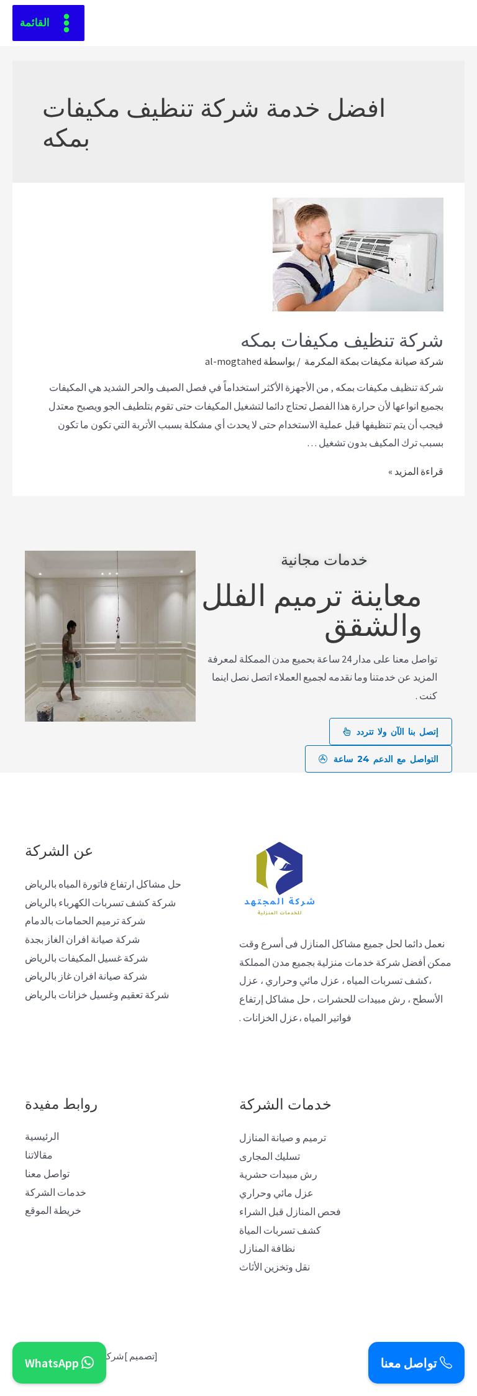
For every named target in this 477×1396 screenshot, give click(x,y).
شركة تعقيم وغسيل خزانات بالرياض (97, 994)
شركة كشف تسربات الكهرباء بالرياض (100, 902)
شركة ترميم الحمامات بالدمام (85, 920)
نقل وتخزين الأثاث (274, 1267)
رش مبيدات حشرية (278, 1174)
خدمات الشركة (55, 1192)
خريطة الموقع (53, 1210)
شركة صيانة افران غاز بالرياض (86, 976)
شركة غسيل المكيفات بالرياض (86, 958)
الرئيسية (42, 1136)
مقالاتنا (39, 1155)
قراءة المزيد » (415, 471)
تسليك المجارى (269, 1156)
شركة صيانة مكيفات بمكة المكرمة (372, 361)
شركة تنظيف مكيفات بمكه (341, 338)
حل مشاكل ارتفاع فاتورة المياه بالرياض (103, 884)
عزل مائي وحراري (276, 1193)
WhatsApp (53, 1363)
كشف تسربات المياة (280, 1230)
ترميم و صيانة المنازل (282, 1137)
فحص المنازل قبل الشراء (290, 1211)
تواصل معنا (47, 1173)
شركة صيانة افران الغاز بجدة (82, 939)
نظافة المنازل (267, 1248)
